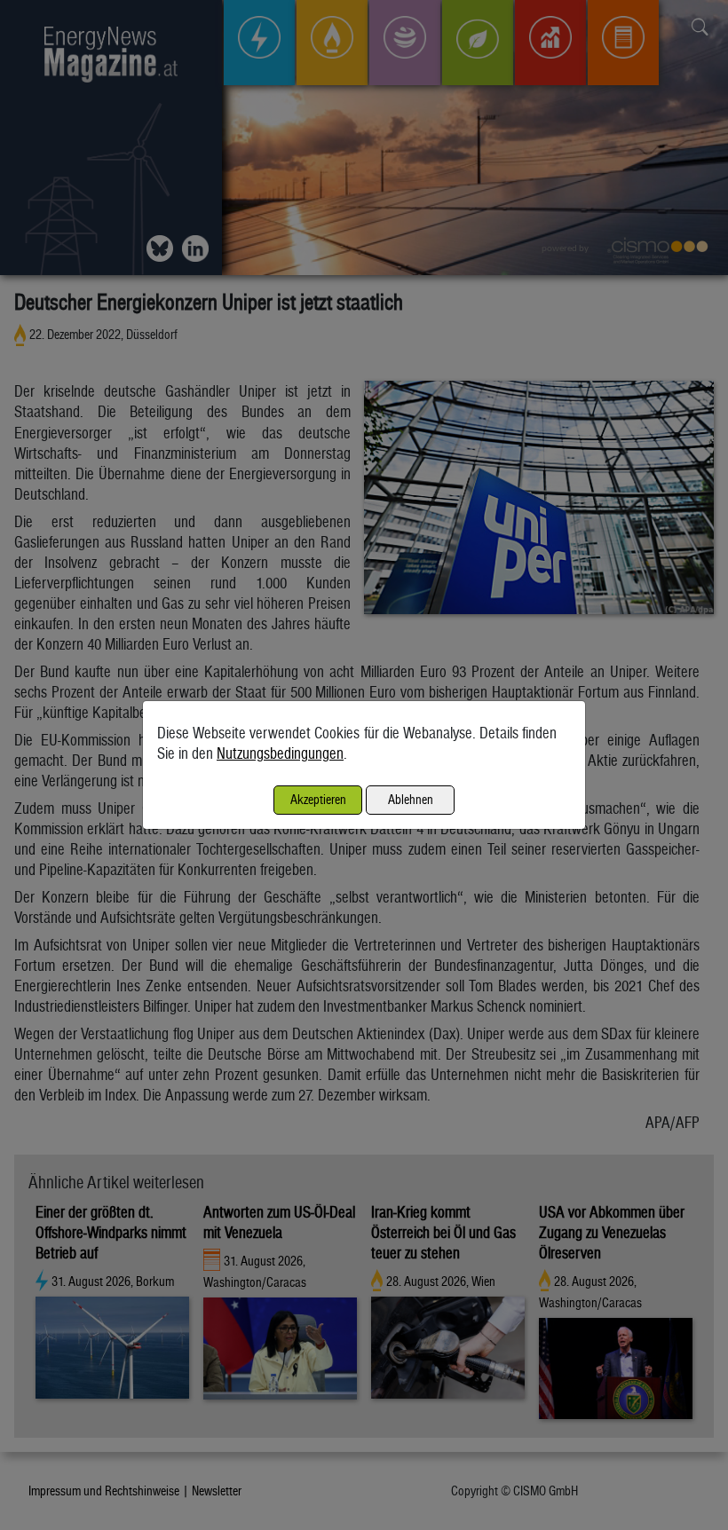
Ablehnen (410, 799)
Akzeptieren (318, 799)
